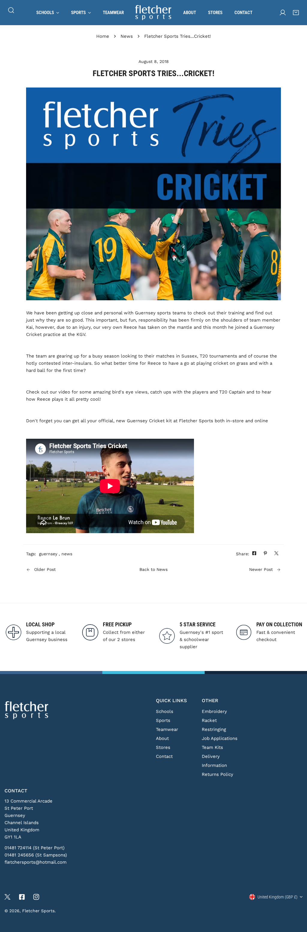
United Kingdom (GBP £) (277, 897)
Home (102, 36)
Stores (163, 747)
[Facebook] (22, 897)
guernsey (48, 553)
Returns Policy (217, 774)
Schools (164, 711)
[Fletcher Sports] (153, 12)
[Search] (11, 10)
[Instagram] (36, 897)
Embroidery (214, 711)
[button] (296, 12)
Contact (164, 756)
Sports (163, 720)
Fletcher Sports (38, 910)
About (162, 738)
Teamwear (167, 729)
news (66, 553)
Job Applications (219, 738)
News (127, 36)
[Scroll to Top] (296, 900)
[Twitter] (7, 897)
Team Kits (212, 747)
